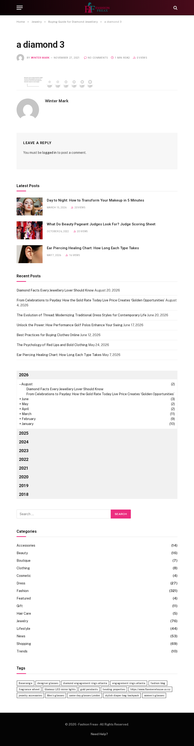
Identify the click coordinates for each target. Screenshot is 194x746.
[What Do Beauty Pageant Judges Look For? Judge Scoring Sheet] (30, 230)
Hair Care (24, 613)
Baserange (25, 683)
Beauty (22, 553)
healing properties (114, 689)
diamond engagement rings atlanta (85, 683)
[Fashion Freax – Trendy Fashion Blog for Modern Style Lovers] (97, 7)
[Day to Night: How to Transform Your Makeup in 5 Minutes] (30, 206)
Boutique (24, 560)
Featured (24, 598)
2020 (23, 476)
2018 (23, 494)
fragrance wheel (29, 689)
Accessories (26, 545)
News (21, 636)
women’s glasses (154, 695)
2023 (23, 450)
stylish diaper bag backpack (122, 695)
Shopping (24, 644)
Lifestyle (23, 628)
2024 (23, 441)
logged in (49, 152)
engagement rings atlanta (128, 683)
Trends (22, 651)
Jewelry (22, 621)
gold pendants (89, 689)
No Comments (98, 57)
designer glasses (47, 683)
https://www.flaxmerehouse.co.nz (150, 689)
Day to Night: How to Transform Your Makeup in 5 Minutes (95, 200)
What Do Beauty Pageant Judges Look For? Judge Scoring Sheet (101, 224)
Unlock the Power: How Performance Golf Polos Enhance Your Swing (70, 325)
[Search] (174, 7)
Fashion (23, 591)
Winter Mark (40, 57)
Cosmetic (24, 576)
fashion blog (157, 683)
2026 (23, 374)
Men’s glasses (55, 695)
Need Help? (99, 734)
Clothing (23, 568)
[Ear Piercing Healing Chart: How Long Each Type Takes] (30, 254)
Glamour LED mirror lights (59, 689)
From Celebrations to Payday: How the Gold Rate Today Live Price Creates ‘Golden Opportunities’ (91, 300)
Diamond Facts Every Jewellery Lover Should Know (55, 290)
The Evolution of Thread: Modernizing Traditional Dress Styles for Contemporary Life (81, 315)
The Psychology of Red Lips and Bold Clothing (52, 345)
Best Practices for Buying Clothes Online (48, 335)
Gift (20, 606)
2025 (23, 433)
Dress (21, 583)
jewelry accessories (30, 695)
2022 (23, 459)
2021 (23, 468)
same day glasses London (84, 695)
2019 (23, 485)
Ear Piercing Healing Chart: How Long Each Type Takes (93, 248)
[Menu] (20, 7)
